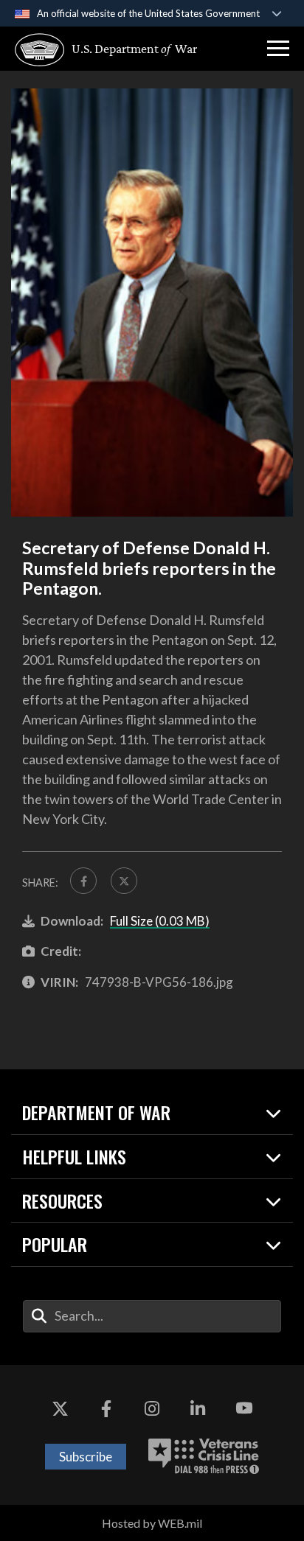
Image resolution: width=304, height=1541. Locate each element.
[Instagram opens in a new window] (152, 1409)
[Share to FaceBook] (83, 880)
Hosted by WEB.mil (152, 1523)
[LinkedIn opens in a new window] (197, 1409)
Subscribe (85, 1456)
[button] (278, 49)
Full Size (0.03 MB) (160, 921)
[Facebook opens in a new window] (106, 1409)
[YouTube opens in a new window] (244, 1409)
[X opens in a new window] (59, 1409)
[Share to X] (124, 880)
